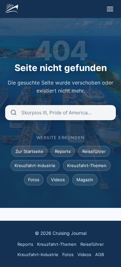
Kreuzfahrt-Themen (86, 165)
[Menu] (110, 9)
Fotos (33, 179)
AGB (99, 254)
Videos (58, 179)
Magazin (84, 179)
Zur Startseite (29, 151)
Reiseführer (94, 151)
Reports (63, 151)
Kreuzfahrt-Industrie (35, 165)
